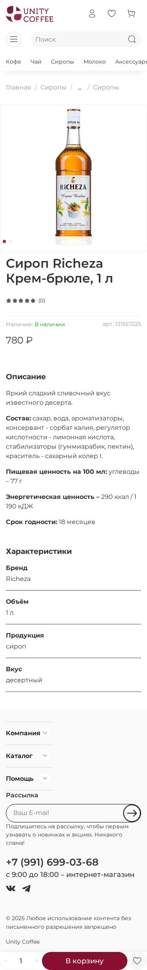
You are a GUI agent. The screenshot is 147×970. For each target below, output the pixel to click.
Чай (36, 61)
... (80, 87)
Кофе (13, 61)
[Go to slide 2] (10, 241)
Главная (18, 87)
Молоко (94, 61)
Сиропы (62, 61)
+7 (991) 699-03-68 (52, 862)
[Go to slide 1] (4, 241)
